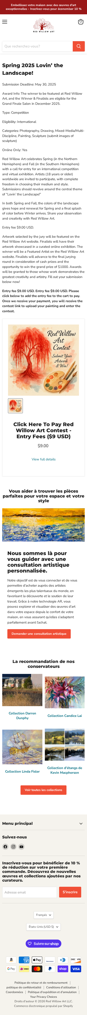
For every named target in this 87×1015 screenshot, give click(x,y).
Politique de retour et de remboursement (41, 983)
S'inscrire (70, 892)
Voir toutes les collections (43, 790)
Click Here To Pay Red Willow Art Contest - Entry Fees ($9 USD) (43, 430)
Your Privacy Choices (43, 997)
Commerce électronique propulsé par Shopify (43, 1006)
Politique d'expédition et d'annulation (52, 992)
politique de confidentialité (23, 987)
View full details (44, 459)
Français (41, 915)
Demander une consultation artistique (39, 634)
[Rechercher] (79, 46)
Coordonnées (14, 992)
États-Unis (41, 927)
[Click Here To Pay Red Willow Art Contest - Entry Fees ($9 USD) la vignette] (15, 406)
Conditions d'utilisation (61, 987)
